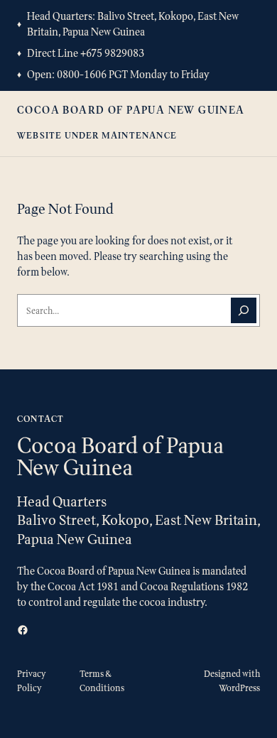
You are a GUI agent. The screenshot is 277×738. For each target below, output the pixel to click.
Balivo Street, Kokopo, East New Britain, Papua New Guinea (133, 24)
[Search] (243, 310)
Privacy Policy (31, 681)
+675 (92, 53)
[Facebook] (22, 630)
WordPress (239, 688)
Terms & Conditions (102, 681)
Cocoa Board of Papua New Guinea (131, 110)
